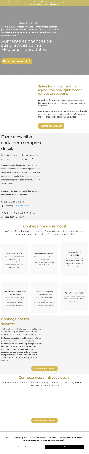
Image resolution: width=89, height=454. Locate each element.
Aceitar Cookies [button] (64, 447)
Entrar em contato (51, 125)
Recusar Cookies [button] (24, 447)
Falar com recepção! (16, 61)
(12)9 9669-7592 (21, 206)
